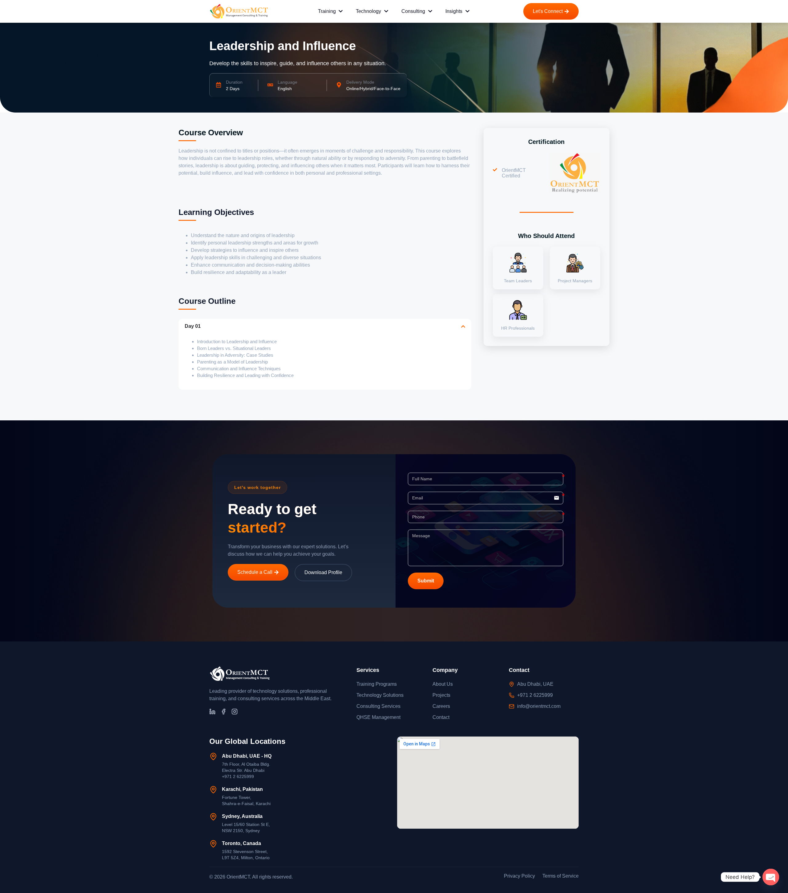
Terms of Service (560, 876)
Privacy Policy (519, 876)
